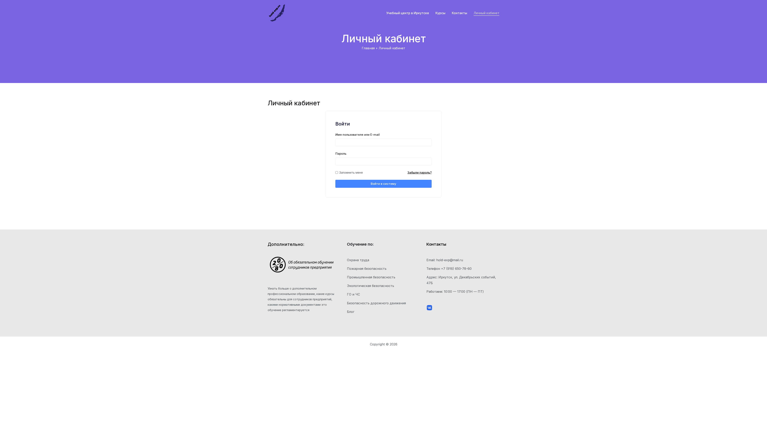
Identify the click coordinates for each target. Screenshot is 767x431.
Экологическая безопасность (370, 286)
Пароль (340, 153)
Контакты (459, 13)
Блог (350, 312)
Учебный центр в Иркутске (407, 13)
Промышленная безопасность (371, 277)
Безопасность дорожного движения (376, 303)
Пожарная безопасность (366, 269)
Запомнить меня (351, 172)
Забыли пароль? (419, 172)
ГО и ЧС (353, 294)
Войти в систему (383, 184)
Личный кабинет (486, 13)
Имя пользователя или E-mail (357, 134)
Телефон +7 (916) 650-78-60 (449, 269)
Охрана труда (358, 260)
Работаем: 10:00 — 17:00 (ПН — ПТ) (455, 292)
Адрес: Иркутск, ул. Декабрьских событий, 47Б (461, 280)
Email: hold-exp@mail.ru (444, 260)
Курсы (440, 13)
